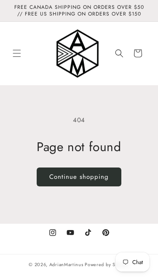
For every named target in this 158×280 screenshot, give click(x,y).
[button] (17, 53)
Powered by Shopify (107, 264)
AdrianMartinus (66, 264)
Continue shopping (79, 176)
